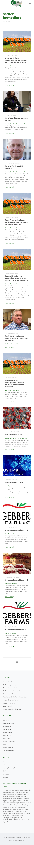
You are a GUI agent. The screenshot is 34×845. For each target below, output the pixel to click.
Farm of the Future (9, 682)
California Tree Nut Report (11, 691)
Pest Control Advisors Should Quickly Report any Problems (16, 338)
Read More (9, 85)
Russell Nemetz (8, 748)
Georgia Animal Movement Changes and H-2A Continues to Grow (16, 60)
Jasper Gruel (7, 729)
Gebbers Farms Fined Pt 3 (16, 530)
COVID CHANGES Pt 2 (14, 434)
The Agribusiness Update (11, 688)
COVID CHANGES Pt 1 (14, 482)
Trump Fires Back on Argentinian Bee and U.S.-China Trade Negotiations (16, 278)
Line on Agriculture (9, 694)
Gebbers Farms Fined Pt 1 (16, 630)
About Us (6, 774)
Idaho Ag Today (8, 706)
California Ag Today (9, 685)
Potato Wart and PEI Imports (14, 167)
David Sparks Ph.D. (9, 723)
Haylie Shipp (7, 726)
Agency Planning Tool (10, 768)
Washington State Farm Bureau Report (15, 697)
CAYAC (5, 771)
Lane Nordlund (7, 732)
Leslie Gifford (7, 735)
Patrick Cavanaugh (9, 742)
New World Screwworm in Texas (16, 119)
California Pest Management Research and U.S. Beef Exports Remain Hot (15, 383)
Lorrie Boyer (6, 738)
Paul (4, 745)
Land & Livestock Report (11, 700)
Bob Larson (6, 720)
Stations (5, 762)
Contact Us (6, 777)
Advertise (6, 765)
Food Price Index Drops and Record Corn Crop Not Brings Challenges (16, 222)
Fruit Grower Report (9, 703)
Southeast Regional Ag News (12, 709)
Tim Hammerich (8, 751)
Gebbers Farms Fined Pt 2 (16, 580)
